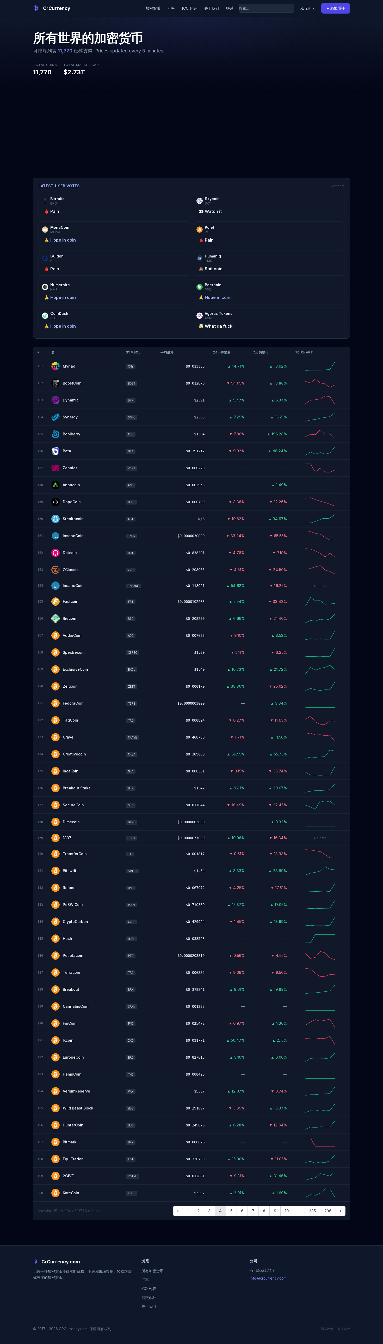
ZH (307, 8)
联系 (229, 8)
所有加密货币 (152, 1271)
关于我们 (211, 8)
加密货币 (153, 8)
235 (312, 1211)
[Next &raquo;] (340, 1211)
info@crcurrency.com (268, 1278)
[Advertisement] (191, 130)
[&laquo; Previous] (178, 1211)
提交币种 (148, 1297)
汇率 (171, 8)
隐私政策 (327, 1329)
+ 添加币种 (335, 8)
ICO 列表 (189, 8)
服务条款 (343, 1329)
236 (327, 1211)
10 (287, 1211)
